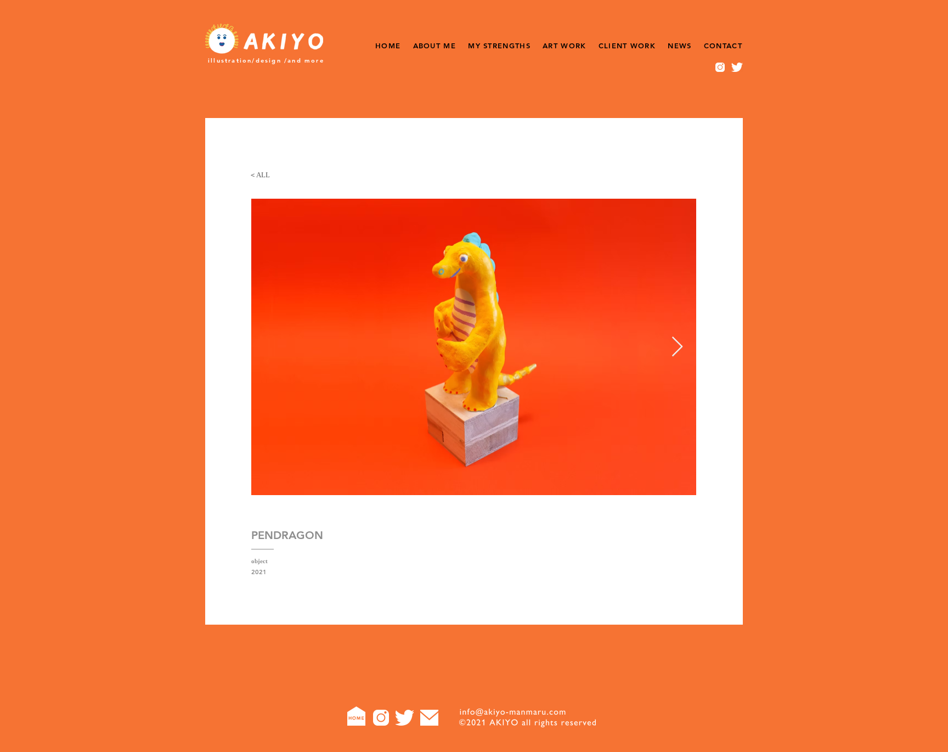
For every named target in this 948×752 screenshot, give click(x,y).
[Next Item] (677, 347)
